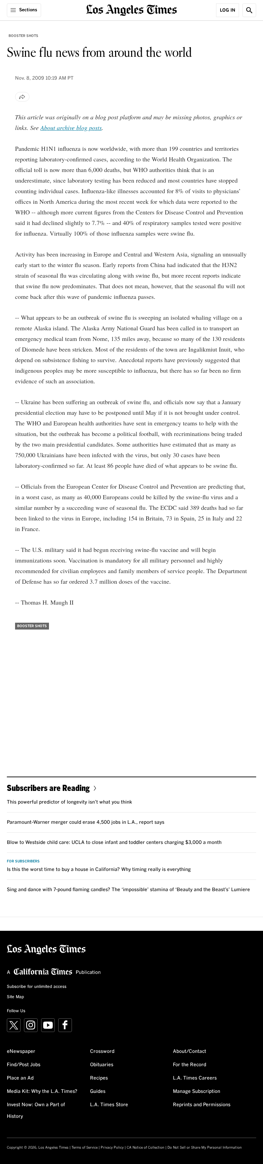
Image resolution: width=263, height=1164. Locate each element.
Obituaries (101, 1064)
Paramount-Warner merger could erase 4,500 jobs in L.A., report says (85, 822)
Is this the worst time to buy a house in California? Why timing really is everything (99, 869)
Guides (97, 1091)
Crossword (102, 1051)
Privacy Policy (112, 1147)
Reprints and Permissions (201, 1104)
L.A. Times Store (109, 1104)
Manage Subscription (196, 1091)
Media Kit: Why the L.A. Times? (42, 1091)
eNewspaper (21, 1051)
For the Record (189, 1064)
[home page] (131, 9)
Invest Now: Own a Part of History (36, 1110)
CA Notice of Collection (145, 1147)
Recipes (99, 1078)
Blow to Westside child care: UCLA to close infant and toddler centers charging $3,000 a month (114, 842)
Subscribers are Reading (48, 788)
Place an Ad (20, 1078)
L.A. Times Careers (195, 1078)
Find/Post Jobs (23, 1064)
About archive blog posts (71, 127)
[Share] (22, 97)
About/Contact (189, 1051)
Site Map (15, 997)
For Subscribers (23, 861)
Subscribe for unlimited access (36, 987)
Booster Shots (23, 36)
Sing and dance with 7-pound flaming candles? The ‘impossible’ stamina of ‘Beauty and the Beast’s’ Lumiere (128, 889)
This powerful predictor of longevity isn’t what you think (69, 802)
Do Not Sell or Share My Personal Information (204, 1147)
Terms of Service (85, 1147)
